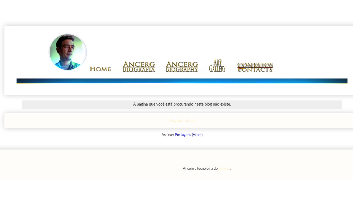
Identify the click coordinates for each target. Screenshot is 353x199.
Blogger (224, 169)
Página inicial (182, 120)
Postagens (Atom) (188, 135)
